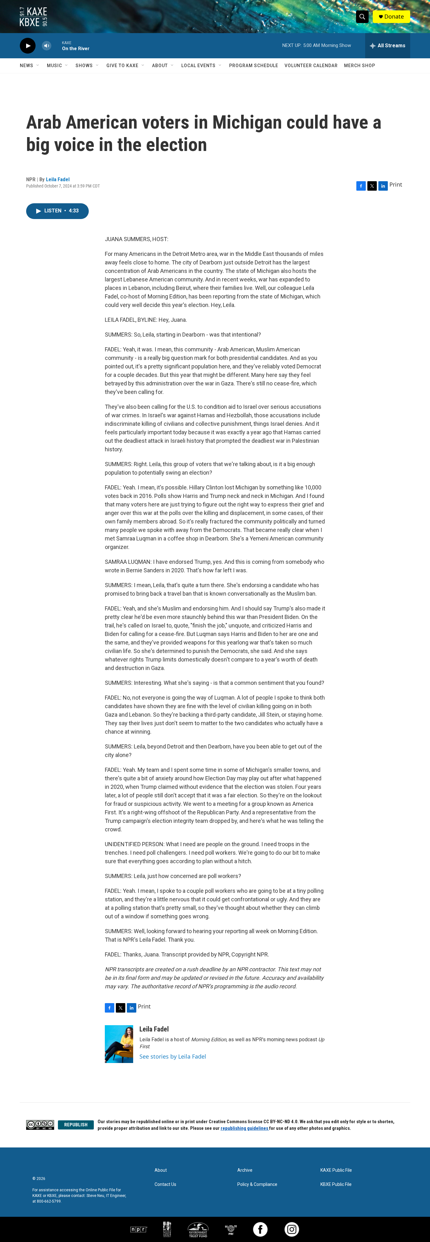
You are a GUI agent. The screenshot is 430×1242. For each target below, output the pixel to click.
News (26, 65)
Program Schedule (253, 65)
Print (395, 184)
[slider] (57, 45)
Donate (394, 16)
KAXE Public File (336, 1170)
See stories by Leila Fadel (172, 1056)
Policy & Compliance (257, 1184)
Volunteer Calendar (311, 65)
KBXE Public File (336, 1184)
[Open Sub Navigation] (38, 65)
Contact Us (165, 1184)
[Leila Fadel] (119, 1044)
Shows (84, 65)
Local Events (198, 65)
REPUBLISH (76, 1125)
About (160, 65)
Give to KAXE (122, 65)
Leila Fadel (58, 179)
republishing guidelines (245, 1128)
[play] (28, 45)
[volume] (46, 46)
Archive (244, 1170)
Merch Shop (359, 65)
